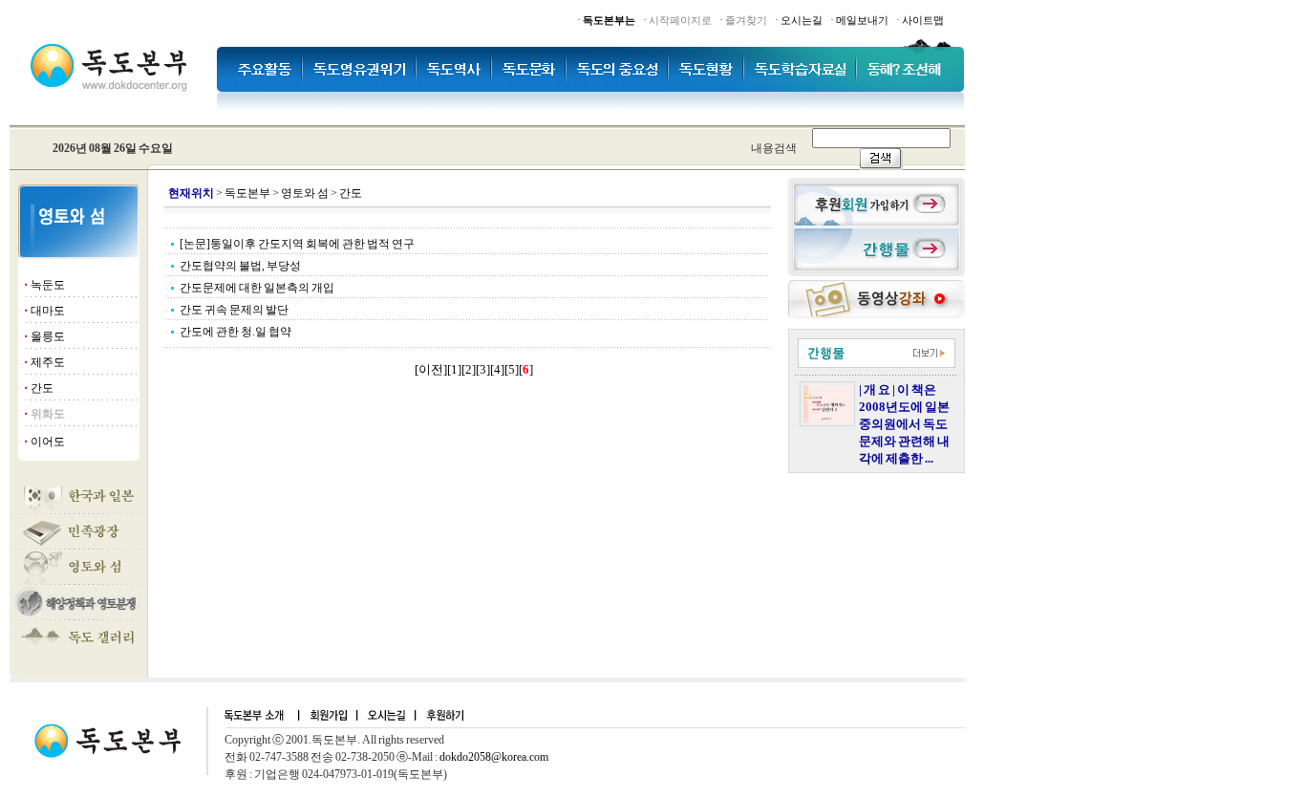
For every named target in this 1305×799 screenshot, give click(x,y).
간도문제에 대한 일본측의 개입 (257, 287)
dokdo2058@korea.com (493, 757)
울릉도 (48, 336)
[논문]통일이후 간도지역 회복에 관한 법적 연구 (297, 243)
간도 (42, 388)
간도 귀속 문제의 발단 (234, 309)
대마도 (48, 310)
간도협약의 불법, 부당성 (240, 265)
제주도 (48, 362)
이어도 (48, 441)
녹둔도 (48, 285)
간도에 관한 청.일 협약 (235, 331)
